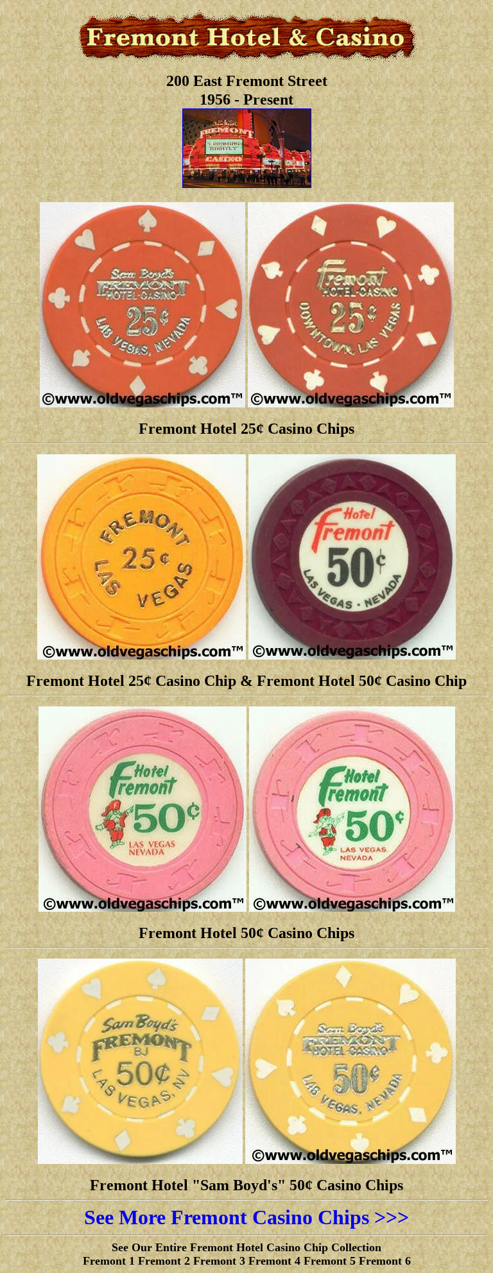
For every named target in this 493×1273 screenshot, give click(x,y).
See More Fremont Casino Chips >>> (246, 1217)
